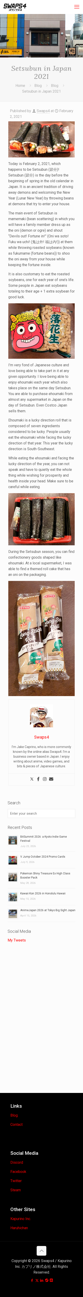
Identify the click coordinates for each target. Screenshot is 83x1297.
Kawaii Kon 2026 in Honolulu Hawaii (42, 893)
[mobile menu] (77, 7)
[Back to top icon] (41, 1251)
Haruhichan (19, 1228)
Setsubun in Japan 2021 (41, 91)
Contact (16, 1124)
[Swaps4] (15, 7)
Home (20, 85)
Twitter (16, 1181)
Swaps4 (43, 111)
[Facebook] (38, 779)
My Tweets (17, 940)
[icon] (46, 1280)
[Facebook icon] (32, 1280)
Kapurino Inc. (20, 1219)
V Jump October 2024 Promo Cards (42, 856)
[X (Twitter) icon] (37, 1280)
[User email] (51, 779)
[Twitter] (32, 779)
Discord (16, 1162)
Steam (15, 1190)
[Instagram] (45, 779)
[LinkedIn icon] (42, 1280)
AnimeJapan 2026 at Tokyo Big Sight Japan (47, 910)
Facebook (18, 1171)
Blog (38, 85)
